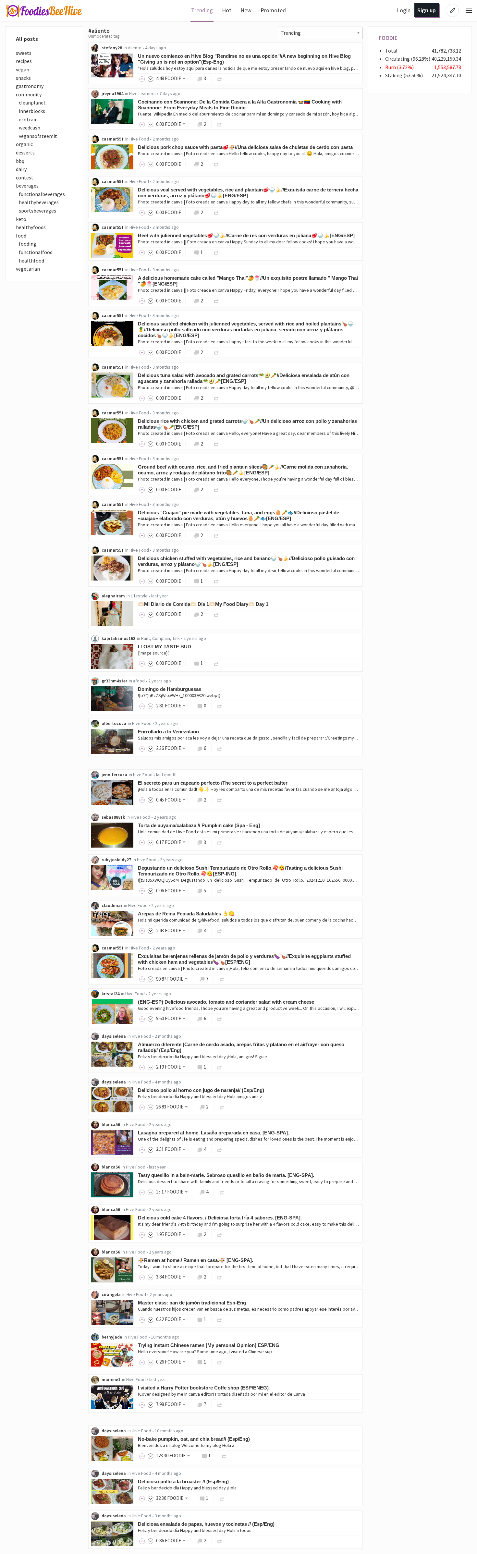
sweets (23, 53)
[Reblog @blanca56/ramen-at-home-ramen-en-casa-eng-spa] (220, 1277)
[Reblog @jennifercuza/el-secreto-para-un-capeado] (220, 800)
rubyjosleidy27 (116, 860)
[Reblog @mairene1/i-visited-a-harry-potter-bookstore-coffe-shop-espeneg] (220, 1404)
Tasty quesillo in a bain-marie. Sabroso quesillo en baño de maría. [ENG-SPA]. (226, 1175)
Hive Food (139, 139)
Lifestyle (139, 596)
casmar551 (113, 139)
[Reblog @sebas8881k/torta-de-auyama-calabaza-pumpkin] (220, 842)
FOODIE (388, 38)
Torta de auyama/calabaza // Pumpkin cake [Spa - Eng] (199, 825)
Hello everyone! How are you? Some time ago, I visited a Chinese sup (205, 1351)
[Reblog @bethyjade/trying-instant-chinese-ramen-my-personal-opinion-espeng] (220, 1362)
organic (24, 144)
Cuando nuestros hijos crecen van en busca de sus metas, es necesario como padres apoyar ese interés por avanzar (252, 1309)
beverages (27, 185)
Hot (226, 10)
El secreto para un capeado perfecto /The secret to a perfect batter (212, 783)
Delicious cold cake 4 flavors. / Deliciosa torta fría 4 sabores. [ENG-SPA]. (220, 1217)
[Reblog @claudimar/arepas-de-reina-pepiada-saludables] (220, 930)
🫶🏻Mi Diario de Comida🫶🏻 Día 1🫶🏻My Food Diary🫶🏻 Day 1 (203, 604)
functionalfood (34, 252)
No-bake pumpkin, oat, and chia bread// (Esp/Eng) (194, 1439)
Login (403, 10)
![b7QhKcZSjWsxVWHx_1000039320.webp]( (179, 695)
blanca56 (111, 1124)
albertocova (114, 723)
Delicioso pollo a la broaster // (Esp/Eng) (183, 1481)
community (29, 94)
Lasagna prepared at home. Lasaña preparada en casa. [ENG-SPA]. (213, 1132)
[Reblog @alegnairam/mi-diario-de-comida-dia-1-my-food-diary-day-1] (216, 614)
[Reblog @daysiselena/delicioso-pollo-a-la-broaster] (222, 1498)
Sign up (426, 10)
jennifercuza (114, 774)
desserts (25, 152)
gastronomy (29, 86)
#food (139, 681)
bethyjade (112, 1337)
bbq (20, 161)
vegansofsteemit (36, 136)
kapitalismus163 (118, 638)
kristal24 (110, 994)
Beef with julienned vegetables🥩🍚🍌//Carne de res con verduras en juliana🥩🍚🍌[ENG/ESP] (246, 235)
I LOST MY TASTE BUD (164, 646)
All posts (27, 39)
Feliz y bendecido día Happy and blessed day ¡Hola (187, 1488)
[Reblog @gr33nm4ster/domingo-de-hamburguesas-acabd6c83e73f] (220, 706)
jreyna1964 (112, 93)
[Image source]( (153, 653)
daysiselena (114, 1036)
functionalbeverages (40, 194)
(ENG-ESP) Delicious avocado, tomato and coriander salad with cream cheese (226, 1002)
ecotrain (27, 119)
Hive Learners (142, 93)
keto (21, 219)
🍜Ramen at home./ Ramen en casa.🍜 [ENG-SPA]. (195, 1260)
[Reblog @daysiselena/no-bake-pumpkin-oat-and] (224, 1455)
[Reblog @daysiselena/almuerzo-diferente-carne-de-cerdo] (220, 1067)
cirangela (111, 1294)
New (245, 10)
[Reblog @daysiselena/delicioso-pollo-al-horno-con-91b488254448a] (222, 1107)
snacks (23, 78)
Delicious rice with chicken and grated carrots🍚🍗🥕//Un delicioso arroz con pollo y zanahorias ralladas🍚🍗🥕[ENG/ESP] (247, 424)
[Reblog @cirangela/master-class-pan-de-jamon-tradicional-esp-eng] (220, 1319)
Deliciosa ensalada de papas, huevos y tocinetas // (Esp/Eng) (206, 1524)
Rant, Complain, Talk (160, 638)
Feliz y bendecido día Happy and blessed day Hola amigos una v (200, 1096)
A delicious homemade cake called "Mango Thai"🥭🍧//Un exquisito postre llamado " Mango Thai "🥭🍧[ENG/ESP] (248, 281)
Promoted (273, 10)
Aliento (134, 48)
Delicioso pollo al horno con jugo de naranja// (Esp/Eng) (201, 1090)
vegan (22, 69)
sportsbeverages (36, 210)
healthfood (30, 260)
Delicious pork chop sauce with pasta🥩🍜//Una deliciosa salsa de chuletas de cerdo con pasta (245, 147)
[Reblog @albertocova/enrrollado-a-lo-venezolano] (220, 748)
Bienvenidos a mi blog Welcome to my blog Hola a (186, 1445)
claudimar (112, 905)
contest (24, 177)
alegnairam (113, 596)
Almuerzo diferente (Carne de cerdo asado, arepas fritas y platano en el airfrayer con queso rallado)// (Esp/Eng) (241, 1047)
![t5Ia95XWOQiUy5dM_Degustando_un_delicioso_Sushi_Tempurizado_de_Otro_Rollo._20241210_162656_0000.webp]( (252, 880)
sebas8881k (113, 817)
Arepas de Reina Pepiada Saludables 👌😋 (186, 913)
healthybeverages (37, 202)
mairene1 (111, 1379)
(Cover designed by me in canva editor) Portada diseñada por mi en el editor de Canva (221, 1394)
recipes (24, 61)
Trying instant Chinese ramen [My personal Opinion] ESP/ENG (208, 1345)
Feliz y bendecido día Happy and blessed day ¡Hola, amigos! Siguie (202, 1056)
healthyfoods (31, 227)
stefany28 (112, 48)
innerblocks (30, 111)
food (21, 235)
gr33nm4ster (114, 681)
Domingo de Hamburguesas (169, 689)
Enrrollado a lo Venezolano (168, 731)
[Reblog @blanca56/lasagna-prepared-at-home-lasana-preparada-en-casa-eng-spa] (220, 1149)
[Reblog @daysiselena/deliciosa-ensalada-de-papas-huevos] (220, 1540)
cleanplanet (31, 102)
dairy (21, 169)
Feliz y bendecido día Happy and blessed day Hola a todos (194, 1530)
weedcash (28, 127)
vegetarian (28, 268)
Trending (202, 10)
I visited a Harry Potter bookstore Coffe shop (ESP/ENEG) (203, 1387)
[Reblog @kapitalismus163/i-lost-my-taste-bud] (216, 663)
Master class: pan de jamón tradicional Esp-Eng (192, 1302)
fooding (26, 243)
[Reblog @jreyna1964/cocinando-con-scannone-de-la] (220, 124)
